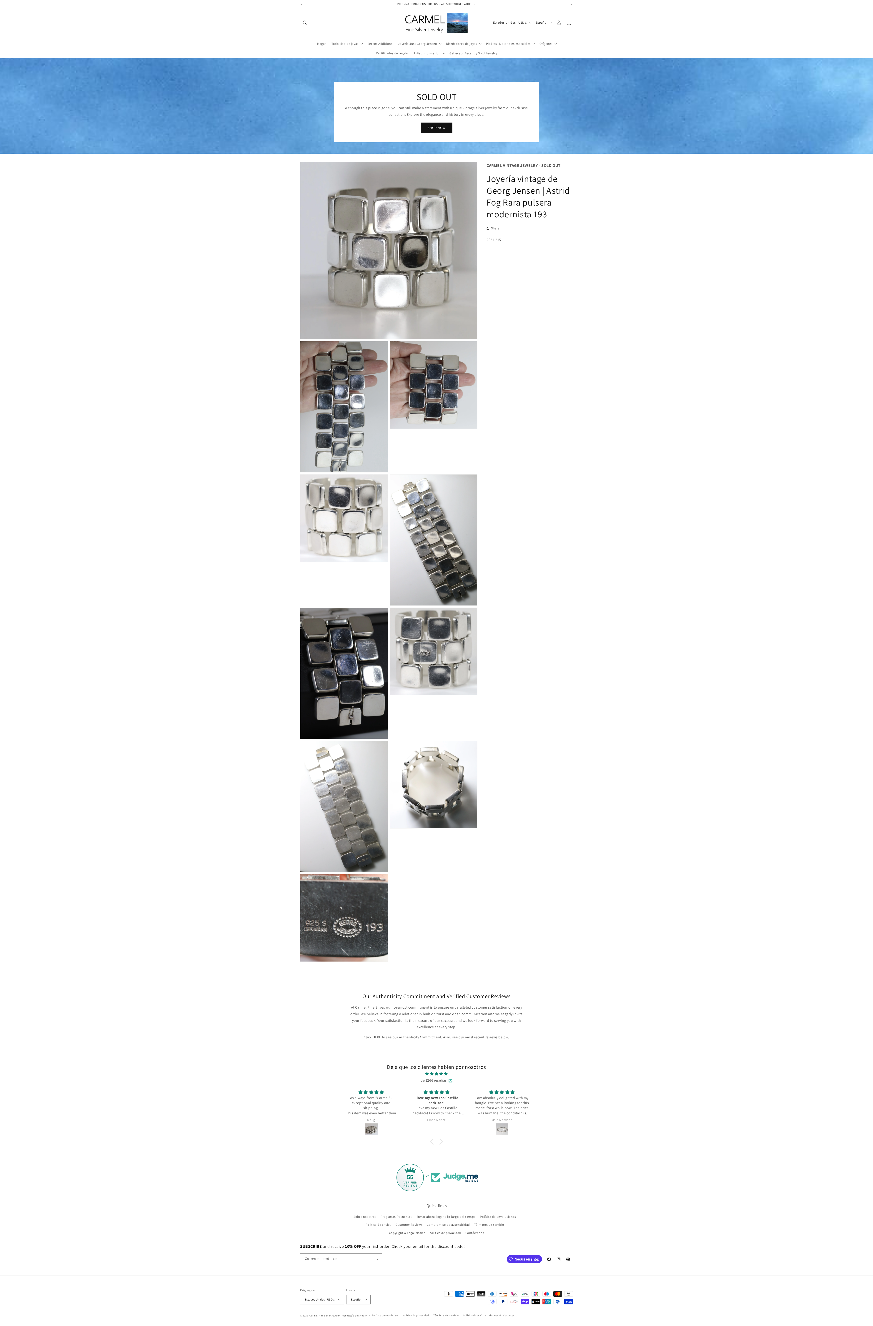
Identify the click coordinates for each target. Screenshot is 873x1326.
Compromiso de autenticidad (448, 1225)
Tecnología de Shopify (354, 1315)
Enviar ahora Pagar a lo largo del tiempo (446, 1217)
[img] (436, 1073)
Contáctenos (474, 1233)
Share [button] (495, 228)
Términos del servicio (446, 1315)
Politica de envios (378, 1225)
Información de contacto (502, 1315)
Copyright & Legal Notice (407, 1233)
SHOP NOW (437, 128)
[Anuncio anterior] (302, 4)
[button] (305, 23)
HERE (377, 1037)
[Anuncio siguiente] (571, 4)
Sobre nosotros (365, 1217)
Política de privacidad (415, 1315)
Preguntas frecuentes (396, 1217)
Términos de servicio (489, 1225)
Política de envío (473, 1315)
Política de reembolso (385, 1315)
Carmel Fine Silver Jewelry (325, 1315)
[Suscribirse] (377, 1258)
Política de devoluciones (498, 1217)
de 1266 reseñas (434, 1080)
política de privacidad (445, 1233)
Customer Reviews (409, 1225)
